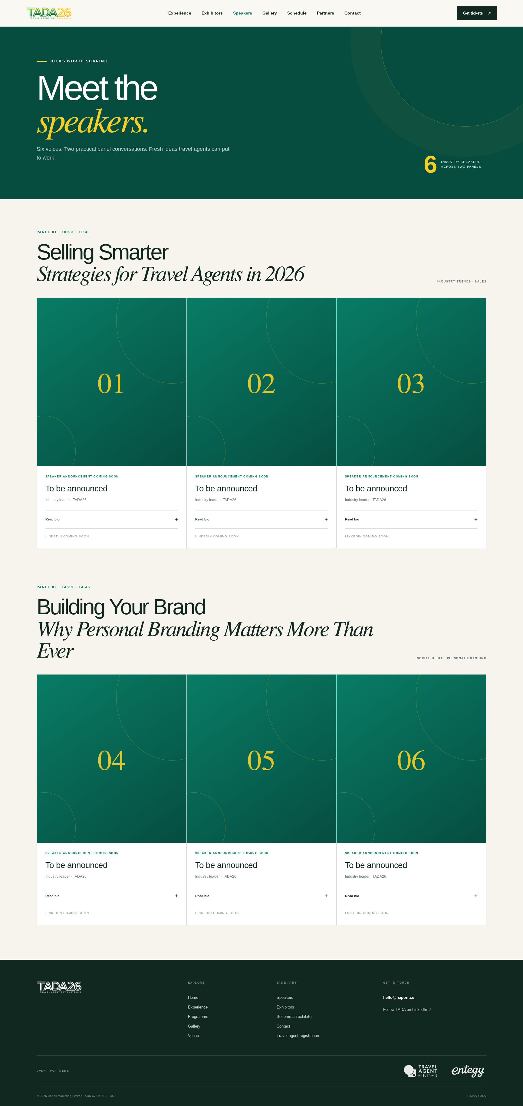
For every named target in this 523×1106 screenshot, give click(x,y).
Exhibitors (212, 13)
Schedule (297, 13)
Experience (179, 13)
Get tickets (477, 13)
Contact (352, 13)
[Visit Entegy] (467, 1071)
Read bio (111, 519)
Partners (325, 13)
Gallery (269, 13)
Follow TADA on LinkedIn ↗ (407, 1009)
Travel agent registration (298, 1035)
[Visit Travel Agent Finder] (420, 1071)
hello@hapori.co (398, 997)
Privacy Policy (476, 1096)
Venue (193, 1035)
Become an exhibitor (295, 1016)
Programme (198, 1016)
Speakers (242, 13)
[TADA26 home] (49, 13)
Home (193, 997)
